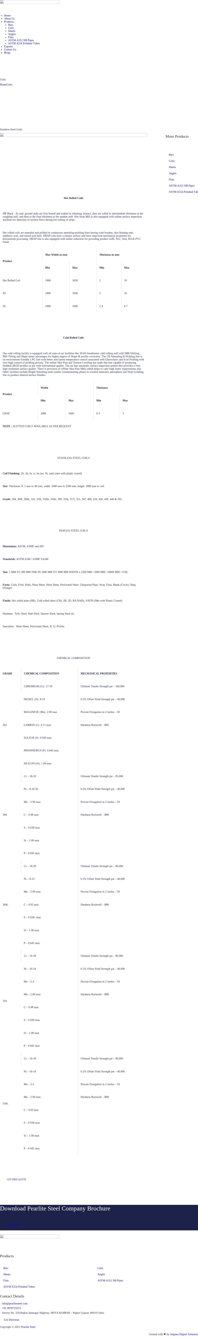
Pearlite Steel (28, 1326)
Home (3, 84)
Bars (171, 154)
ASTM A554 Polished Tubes (19, 1286)
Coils (171, 161)
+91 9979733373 (11, 1308)
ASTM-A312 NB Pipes (181, 185)
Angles (172, 173)
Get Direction (11, 1319)
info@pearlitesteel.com (14, 1303)
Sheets (172, 167)
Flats (171, 179)
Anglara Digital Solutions (184, 1334)
